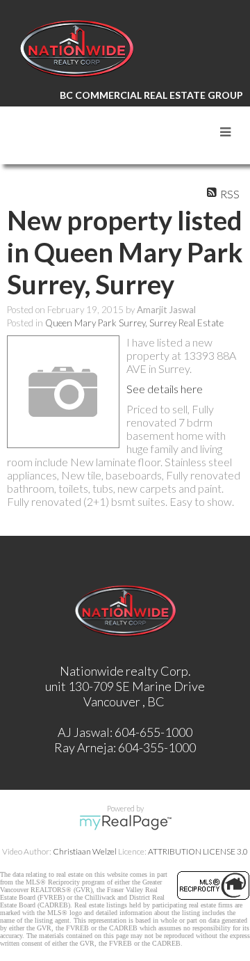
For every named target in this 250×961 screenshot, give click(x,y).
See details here (164, 388)
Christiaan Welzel (85, 851)
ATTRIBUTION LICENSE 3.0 (198, 851)
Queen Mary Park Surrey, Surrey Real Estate (134, 322)
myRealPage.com (125, 822)
